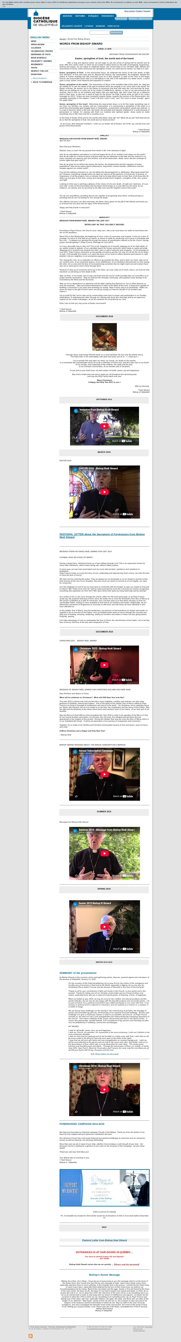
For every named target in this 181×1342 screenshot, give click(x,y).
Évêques (93, 16)
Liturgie (89, 26)
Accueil (63, 39)
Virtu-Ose (148, 1327)
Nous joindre (129, 11)
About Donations (40, 78)
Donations (36, 74)
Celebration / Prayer (42, 51)
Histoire (80, 16)
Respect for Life (39, 71)
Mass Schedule (38, 58)
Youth (34, 68)
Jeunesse (100, 26)
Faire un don (121, 19)
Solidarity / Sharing (41, 61)
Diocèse (67, 16)
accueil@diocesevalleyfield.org (99, 1329)
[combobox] (100, 33)
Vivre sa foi (113, 26)
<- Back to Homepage (41, 82)
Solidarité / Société (72, 26)
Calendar (36, 48)
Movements (37, 64)
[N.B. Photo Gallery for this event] (104, 1054)
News (33, 41)
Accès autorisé (139, 1331)
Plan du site (137, 1329)
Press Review (37, 44)
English (139, 11)
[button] (104, 524)
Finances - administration (140, 19)
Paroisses (108, 16)
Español (147, 11)
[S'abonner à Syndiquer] (90, 1336)
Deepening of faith (40, 54)
